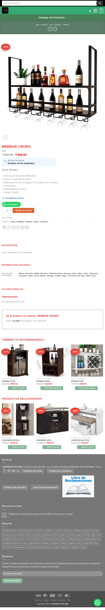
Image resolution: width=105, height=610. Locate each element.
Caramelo (23, 276)
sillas (96, 543)
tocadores (47, 547)
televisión (29, 547)
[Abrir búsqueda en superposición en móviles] (52, 3)
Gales (30, 276)
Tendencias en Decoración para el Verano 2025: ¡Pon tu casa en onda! (41, 514)
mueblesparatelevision (92, 539)
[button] (95, 11)
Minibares (66, 24)
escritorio (85, 531)
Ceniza (36, 276)
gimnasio (37, 535)
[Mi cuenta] (90, 10)
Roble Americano (56, 273)
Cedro (85, 273)
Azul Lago (81, 276)
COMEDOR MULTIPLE (80, 440)
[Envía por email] (18, 227)
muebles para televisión (11, 543)
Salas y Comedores (42, 24)
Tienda (46, 600)
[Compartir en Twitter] (13, 227)
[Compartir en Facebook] (9, 227)
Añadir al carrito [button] (18, 388)
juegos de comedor (83, 535)
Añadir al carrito (23, 210)
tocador (38, 547)
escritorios (95, 531)
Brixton (43, 276)
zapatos (83, 547)
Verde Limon (91, 276)
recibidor (45, 543)
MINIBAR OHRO (43, 381)
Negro (64, 276)
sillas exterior (19, 547)
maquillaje (6, 539)
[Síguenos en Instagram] (9, 471)
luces (99, 535)
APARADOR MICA (43, 440)
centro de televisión (26, 531)
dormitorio (67, 531)
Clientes (53, 600)
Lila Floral (72, 276)
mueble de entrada (74, 539)
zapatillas (74, 547)
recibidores (55, 543)
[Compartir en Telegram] (27, 227)
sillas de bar (7, 547)
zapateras (65, 547)
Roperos (72, 543)
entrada (76, 531)
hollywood (46, 535)
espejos (21, 535)
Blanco (21, 273)
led (93, 535)
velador (56, 547)
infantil (55, 535)
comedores (48, 531)
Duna (74, 273)
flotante (29, 535)
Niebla (36, 273)
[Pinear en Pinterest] (23, 227)
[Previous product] (55, 29)
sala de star (87, 543)
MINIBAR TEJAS (8, 381)
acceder (16, 321)
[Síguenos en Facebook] (4, 471)
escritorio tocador (9, 535)
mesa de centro (18, 539)
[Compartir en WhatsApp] (4, 227)
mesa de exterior (33, 539)
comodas (58, 531)
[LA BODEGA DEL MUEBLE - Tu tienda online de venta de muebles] (5, 10)
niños (25, 543)
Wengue (50, 276)
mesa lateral (45, 539)
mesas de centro (59, 539)
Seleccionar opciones (53, 388)
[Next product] (50, 29)
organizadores (34, 543)
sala (78, 543)
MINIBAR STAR (77, 381)
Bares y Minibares (55, 24)
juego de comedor (66, 535)
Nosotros (38, 600)
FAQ (68, 600)
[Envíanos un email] (13, 471)
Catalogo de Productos (52, 17)
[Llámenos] (18, 471)
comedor (38, 531)
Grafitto (58, 276)
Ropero (63, 543)
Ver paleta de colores (14, 198)
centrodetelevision (9, 531)
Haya (80, 273)
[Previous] (2, 369)
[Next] (103, 369)
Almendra (29, 273)
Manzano (44, 273)
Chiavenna (93, 273)
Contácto (62, 600)
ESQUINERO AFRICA (10, 440)
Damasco (67, 273)
